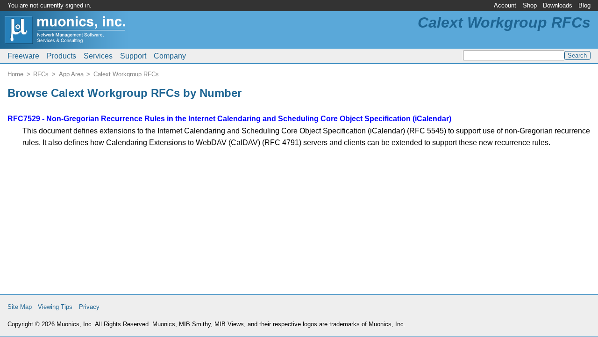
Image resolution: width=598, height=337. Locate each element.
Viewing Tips (55, 306)
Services (98, 56)
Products (61, 56)
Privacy (89, 306)
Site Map (19, 306)
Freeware (23, 56)
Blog (584, 5)
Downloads (557, 5)
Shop (530, 5)
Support (133, 56)
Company (170, 56)
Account (505, 5)
